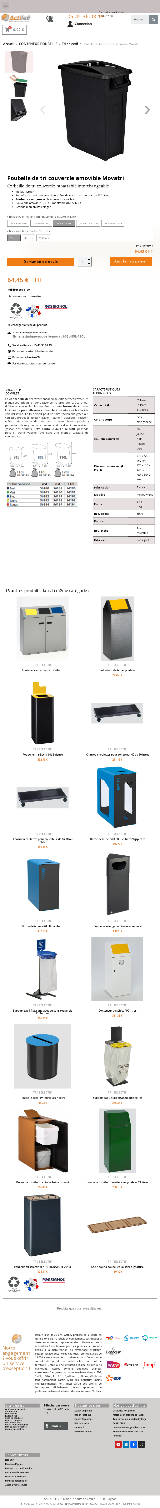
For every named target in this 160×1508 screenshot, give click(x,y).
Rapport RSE (11, 1416)
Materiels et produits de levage (129, 1415)
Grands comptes (13, 1420)
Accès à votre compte (16, 1485)
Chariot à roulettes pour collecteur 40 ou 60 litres (117, 754)
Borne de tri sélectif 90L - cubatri (43, 926)
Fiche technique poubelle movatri (30, 332)
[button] (42, 110)
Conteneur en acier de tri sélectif (43, 670)
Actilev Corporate (83, 1410)
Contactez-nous (13, 1422)
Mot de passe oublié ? (16, 1426)
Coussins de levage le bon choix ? (130, 1427)
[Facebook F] (133, 1444)
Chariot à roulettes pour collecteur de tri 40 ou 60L (42, 840)
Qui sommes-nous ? (15, 1409)
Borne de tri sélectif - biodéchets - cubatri (42, 1182)
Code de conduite (14, 1418)
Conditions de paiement (17, 1472)
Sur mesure (11, 1411)
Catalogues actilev (14, 1429)
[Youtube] (118, 1444)
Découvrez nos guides (124, 1410)
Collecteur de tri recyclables (117, 670)
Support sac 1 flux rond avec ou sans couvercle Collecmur (42, 1012)
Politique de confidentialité (18, 1468)
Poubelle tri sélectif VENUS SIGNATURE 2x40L (42, 1267)
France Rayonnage (83, 1419)
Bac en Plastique (82, 1415)
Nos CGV (9, 1460)
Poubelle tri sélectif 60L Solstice (42, 754)
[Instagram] (141, 1444)
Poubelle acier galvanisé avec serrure (117, 926)
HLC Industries (81, 1423)
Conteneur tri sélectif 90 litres (117, 1010)
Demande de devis (41, 261)
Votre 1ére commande (16, 1424)
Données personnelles (16, 1480)
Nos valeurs (11, 1413)
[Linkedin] (126, 1444)
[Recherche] (153, 19)
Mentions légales (13, 1464)
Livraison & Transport (16, 1476)
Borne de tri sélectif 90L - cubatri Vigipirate (117, 839)
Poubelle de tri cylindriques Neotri (43, 1098)
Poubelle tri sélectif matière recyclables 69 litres (117, 1182)
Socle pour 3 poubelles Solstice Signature (117, 1267)
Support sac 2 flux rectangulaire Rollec (117, 1098)
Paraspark (79, 1427)
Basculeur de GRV (83, 1431)
